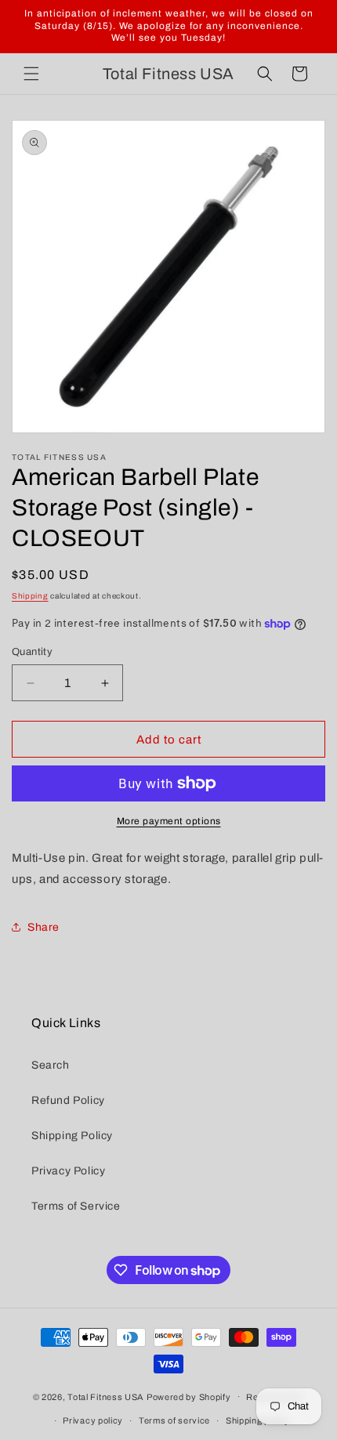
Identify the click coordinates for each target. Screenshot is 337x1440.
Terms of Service (76, 1206)
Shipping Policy (72, 1136)
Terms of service (174, 1420)
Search (50, 1065)
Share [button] (43, 927)
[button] (31, 73)
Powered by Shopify (189, 1396)
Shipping (30, 596)
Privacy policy (93, 1420)
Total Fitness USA (105, 1396)
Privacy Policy (68, 1171)
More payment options (169, 821)
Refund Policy (68, 1100)
